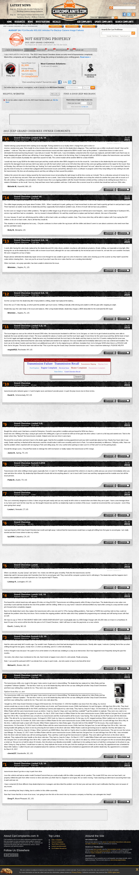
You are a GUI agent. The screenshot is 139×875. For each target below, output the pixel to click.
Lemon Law (79, 50)
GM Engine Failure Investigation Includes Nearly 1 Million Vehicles (31, 16)
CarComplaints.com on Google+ (13, 855)
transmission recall (66, 363)
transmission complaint (97, 368)
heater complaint (79, 368)
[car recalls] (57, 22)
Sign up (133, 3)
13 (6, 241)
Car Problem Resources (59, 848)
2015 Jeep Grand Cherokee (39, 42)
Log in (125, 3)
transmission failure (40, 363)
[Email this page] (74, 82)
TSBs (72, 49)
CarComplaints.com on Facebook (5, 855)
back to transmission (14, 50)
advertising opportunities (118, 860)
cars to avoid (97, 849)
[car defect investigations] (44, 22)
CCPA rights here (113, 872)
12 (6, 294)
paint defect (58, 371)
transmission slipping (88, 364)
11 (6, 327)
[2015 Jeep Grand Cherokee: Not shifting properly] (119, 690)
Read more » (85, 57)
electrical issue (64, 368)
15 (6, 139)
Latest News (20, 5)
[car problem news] (31, 22)
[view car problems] (10, 22)
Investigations (62, 49)
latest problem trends (114, 849)
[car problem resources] (21, 22)
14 (6, 197)
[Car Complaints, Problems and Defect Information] (69, 9)
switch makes (89, 26)
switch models (72, 26)
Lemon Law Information (59, 846)
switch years (55, 26)
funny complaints (96, 853)
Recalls (51, 49)
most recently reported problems (100, 851)
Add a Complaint (57, 840)
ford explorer (34, 368)
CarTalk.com (84, 106)
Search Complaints (57, 842)
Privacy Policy (76, 872)
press (104, 842)
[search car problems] (125, 22)
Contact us (94, 844)
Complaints (30, 49)
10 (6, 384)
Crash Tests (41, 49)
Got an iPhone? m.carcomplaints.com (16, 855)
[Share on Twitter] (70, 82)
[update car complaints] (104, 22)
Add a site (55, 94)
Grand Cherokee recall (72, 371)
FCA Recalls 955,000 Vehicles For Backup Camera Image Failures (30, 10)
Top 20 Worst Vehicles (58, 844)
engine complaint (49, 368)
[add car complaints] (85, 22)
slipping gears (103, 364)
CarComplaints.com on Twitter (9, 855)
